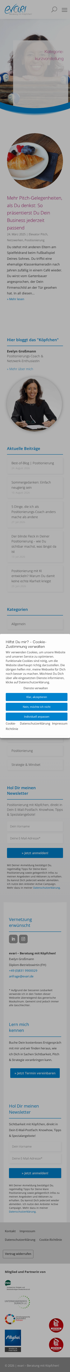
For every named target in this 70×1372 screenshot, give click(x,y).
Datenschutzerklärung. (34, 682)
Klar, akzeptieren (36, 697)
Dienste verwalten (36, 688)
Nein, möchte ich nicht (36, 707)
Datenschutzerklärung (35, 723)
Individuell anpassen (36, 716)
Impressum (59, 723)
